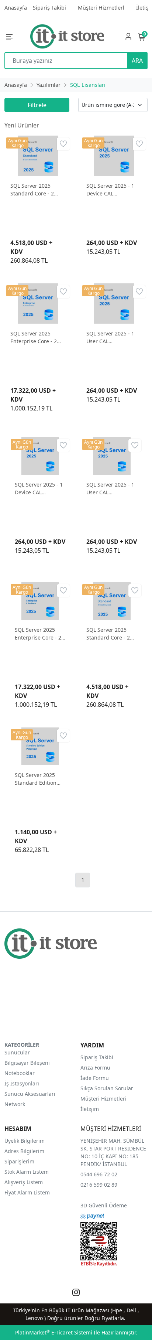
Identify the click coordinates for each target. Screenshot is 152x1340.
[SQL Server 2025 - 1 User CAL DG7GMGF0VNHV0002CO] (114, 302)
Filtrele (37, 105)
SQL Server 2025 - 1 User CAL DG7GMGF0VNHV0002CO (114, 337)
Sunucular (17, 1052)
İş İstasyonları (21, 1083)
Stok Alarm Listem (26, 1171)
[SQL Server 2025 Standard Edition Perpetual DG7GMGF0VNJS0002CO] (40, 745)
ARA (137, 61)
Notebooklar (19, 1073)
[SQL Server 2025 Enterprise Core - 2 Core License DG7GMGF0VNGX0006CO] (38, 302)
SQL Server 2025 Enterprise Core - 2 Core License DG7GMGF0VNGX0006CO (38, 337)
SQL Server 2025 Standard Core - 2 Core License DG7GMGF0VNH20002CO (38, 189)
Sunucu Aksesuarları (29, 1093)
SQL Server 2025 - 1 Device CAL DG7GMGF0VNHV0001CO (114, 189)
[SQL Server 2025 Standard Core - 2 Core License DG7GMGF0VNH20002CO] (38, 154)
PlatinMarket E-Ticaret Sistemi (53, 1332)
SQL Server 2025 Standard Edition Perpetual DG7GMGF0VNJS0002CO (40, 779)
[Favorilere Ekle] (63, 143)
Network (14, 1104)
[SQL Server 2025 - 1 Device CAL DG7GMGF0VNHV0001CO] (114, 154)
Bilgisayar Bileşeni (27, 1062)
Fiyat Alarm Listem (27, 1192)
